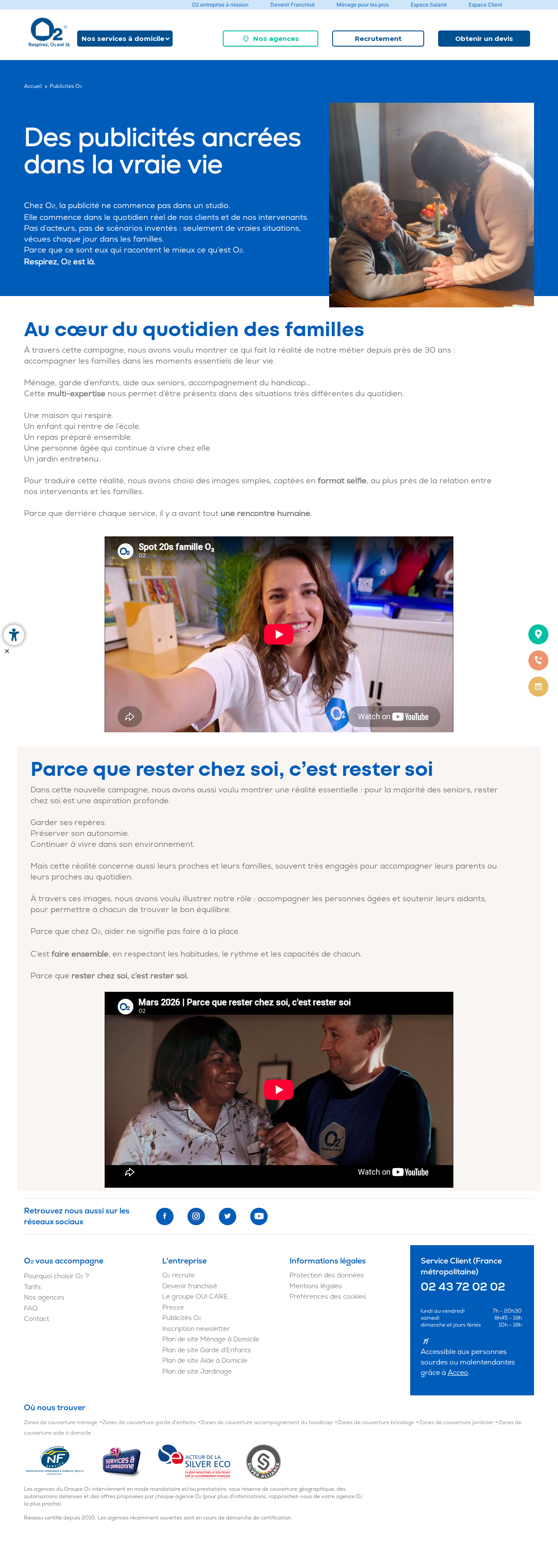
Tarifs (32, 1287)
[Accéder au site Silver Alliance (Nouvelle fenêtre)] (263, 1461)
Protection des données (326, 1275)
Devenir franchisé (189, 1286)
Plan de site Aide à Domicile (205, 1361)
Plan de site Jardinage (197, 1372)
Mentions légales (315, 1286)
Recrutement (378, 38)
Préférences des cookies (327, 1297)
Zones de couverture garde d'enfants (149, 1422)
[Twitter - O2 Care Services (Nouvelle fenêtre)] (227, 1216)
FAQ (30, 1308)
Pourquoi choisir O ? (56, 1276)
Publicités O (181, 1318)
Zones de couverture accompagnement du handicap (267, 1422)
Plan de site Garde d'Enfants (206, 1350)
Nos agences (276, 38)
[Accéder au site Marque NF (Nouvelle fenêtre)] (62, 1461)
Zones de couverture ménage (60, 1422)
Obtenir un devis (484, 38)
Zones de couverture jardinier (456, 1422)
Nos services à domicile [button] (123, 38)
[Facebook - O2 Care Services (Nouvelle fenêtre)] (165, 1216)
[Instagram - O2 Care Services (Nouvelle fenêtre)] (196, 1216)
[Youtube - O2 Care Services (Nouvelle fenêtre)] (259, 1216)
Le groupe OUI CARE (195, 1297)
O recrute (178, 1275)
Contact (36, 1319)
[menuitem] (270, 38)
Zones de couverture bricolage (376, 1422)
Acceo (458, 1372)
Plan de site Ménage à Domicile (210, 1339)
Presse (173, 1308)
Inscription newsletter (196, 1329)
